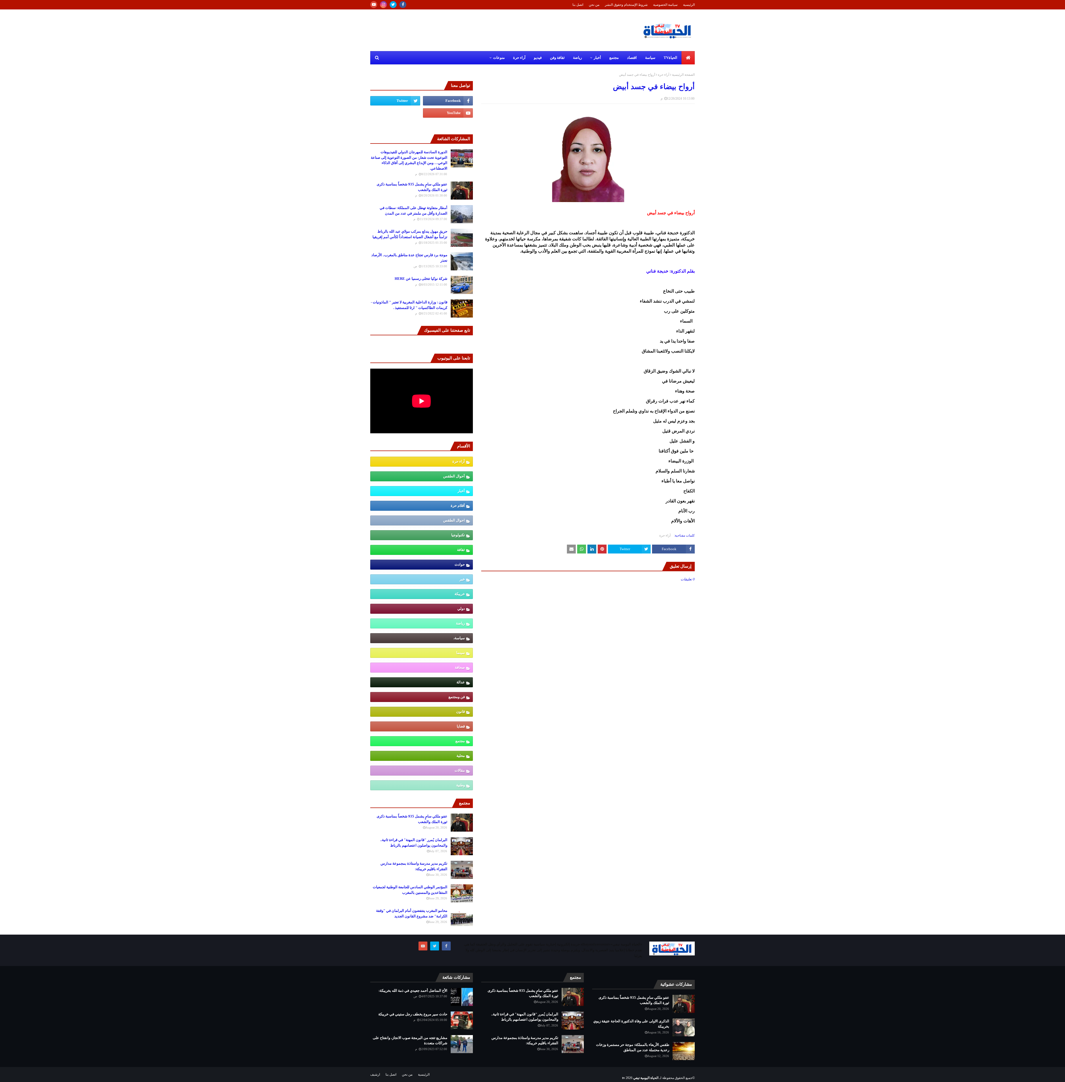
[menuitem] (688, 57)
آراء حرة (663, 75)
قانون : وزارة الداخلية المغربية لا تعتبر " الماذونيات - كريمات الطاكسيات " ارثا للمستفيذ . (409, 305)
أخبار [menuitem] (597, 58)
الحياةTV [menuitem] (670, 58)
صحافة (460, 667)
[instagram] (383, 4)
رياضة (460, 623)
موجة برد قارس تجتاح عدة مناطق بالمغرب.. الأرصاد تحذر (409, 258)
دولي (461, 609)
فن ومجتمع (456, 697)
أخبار (461, 491)
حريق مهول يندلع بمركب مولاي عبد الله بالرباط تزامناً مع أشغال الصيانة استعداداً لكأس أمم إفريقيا (409, 234)
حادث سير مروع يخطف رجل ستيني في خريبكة (412, 1014)
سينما (460, 653)
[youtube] (373, 4)
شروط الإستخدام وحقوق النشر (626, 5)
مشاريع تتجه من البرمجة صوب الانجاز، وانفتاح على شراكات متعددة (410, 1040)
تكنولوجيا (458, 535)
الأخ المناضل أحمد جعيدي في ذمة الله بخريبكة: (413, 990)
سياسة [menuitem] (650, 58)
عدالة (461, 682)
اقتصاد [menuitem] (632, 58)
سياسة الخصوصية (665, 5)
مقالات (460, 770)
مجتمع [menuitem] (614, 58)
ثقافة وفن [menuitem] (557, 58)
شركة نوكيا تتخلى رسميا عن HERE (421, 278)
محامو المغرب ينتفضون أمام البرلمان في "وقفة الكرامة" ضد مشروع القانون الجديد (411, 913)
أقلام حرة (458, 506)
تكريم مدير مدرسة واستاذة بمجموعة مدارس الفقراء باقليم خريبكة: (414, 866)
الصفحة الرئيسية (683, 75)
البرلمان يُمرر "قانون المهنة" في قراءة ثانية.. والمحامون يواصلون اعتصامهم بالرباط (413, 842)
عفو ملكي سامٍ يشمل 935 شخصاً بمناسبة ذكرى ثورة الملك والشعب (412, 187)
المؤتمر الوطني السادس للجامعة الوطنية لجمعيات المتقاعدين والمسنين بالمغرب (410, 890)
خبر (462, 579)
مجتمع (460, 741)
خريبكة (460, 594)
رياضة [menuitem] (577, 58)
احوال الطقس (454, 520)
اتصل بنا (577, 5)
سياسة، (459, 638)
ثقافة (461, 550)
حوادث (460, 564)
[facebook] (402, 4)
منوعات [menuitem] (499, 58)
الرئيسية (689, 5)
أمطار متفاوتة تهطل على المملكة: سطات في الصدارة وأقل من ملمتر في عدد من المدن (413, 210)
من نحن (594, 5)
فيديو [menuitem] (538, 58)
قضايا (461, 726)
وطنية (460, 785)
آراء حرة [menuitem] (519, 58)
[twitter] (393, 4)
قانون (460, 711)
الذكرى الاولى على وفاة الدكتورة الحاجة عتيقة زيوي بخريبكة (631, 1024)
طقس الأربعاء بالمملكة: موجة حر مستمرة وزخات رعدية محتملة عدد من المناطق (632, 1047)
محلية (461, 756)
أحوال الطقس (454, 476)
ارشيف (375, 1074)
